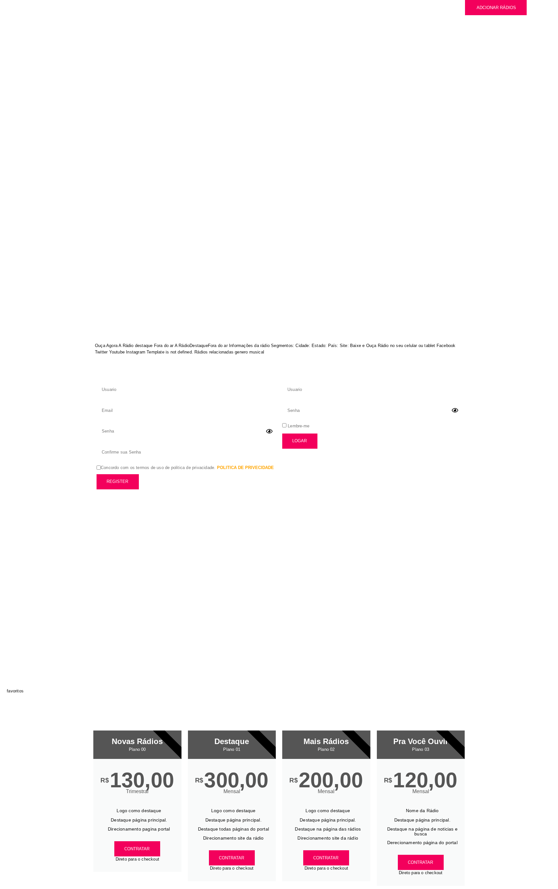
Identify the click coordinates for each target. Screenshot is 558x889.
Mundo (225, 6)
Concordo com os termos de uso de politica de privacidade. (187, 467)
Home (198, 6)
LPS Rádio (106, 171)
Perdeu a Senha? (302, 460)
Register (117, 481)
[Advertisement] (279, 110)
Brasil (254, 6)
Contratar (137, 848)
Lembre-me (297, 426)
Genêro (201, 20)
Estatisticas (238, 20)
